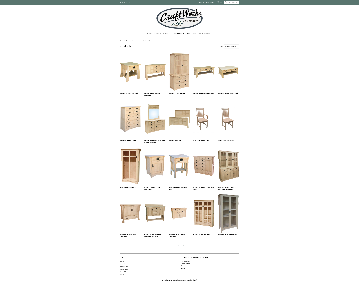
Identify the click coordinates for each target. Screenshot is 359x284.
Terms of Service (124, 272)
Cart (221, 2)
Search (122, 261)
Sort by (220, 46)
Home (121, 41)
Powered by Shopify (191, 280)
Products (128, 41)
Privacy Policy (124, 269)
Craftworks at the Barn (178, 280)
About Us (122, 264)
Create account (209, 2)
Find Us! (122, 274)
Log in (200, 2)
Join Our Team (124, 266)
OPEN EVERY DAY (125, 2)
